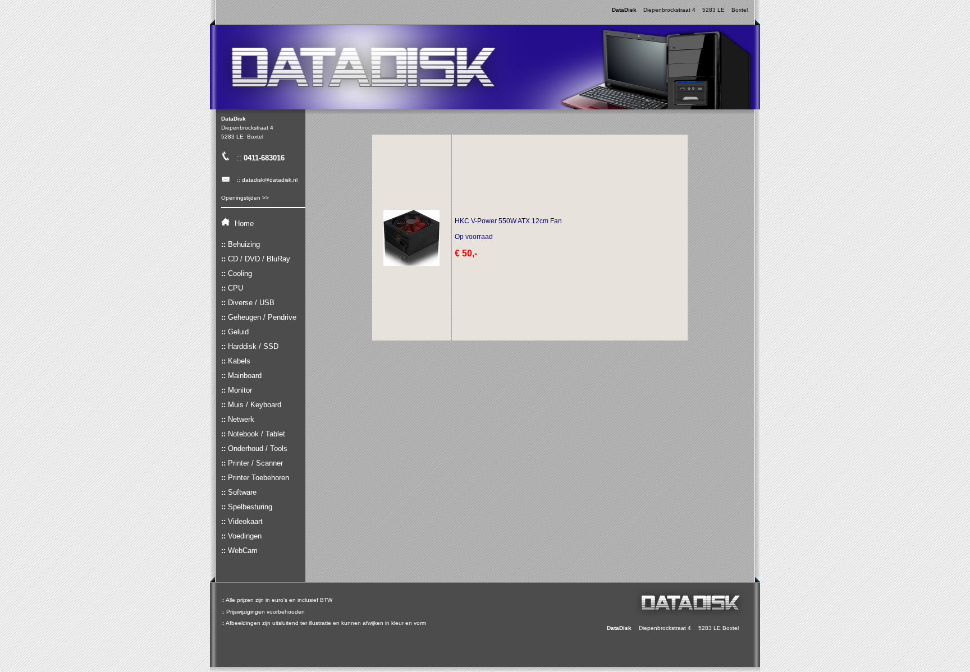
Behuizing (244, 244)
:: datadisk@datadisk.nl (264, 180)
